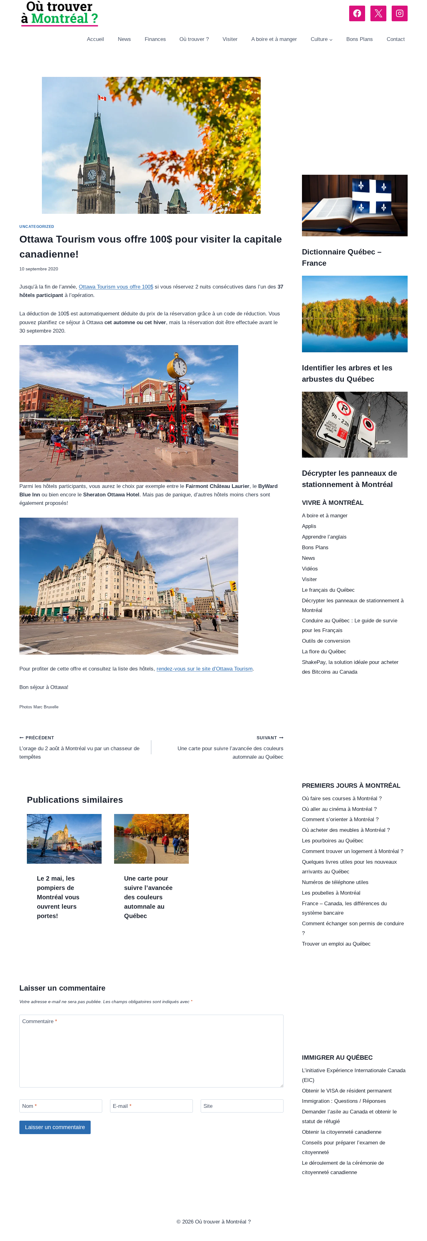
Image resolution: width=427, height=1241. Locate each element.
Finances (155, 39)
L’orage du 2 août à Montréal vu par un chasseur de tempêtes (79, 748)
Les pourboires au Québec (333, 841)
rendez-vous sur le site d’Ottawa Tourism (205, 669)
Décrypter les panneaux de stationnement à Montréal (353, 605)
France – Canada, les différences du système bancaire (344, 908)
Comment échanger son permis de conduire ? (353, 928)
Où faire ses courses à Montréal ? (342, 798)
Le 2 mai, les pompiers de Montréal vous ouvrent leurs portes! (58, 897)
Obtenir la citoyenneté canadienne (341, 1132)
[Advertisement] (355, 123)
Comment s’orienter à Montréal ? (340, 819)
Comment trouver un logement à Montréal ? (352, 851)
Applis (309, 526)
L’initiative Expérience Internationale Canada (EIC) (353, 1075)
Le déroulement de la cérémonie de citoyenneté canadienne (343, 1168)
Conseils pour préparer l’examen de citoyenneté (343, 1147)
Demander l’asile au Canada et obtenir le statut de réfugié (349, 1116)
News (124, 39)
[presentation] (64, 839)
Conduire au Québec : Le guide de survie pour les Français (349, 625)
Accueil (95, 39)
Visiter (230, 39)
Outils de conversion (326, 641)
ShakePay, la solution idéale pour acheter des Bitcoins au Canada (350, 667)
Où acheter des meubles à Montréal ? (346, 830)
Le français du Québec (328, 590)
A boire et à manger (274, 39)
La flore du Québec (324, 652)
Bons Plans (359, 39)
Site (208, 1106)
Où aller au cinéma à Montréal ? (339, 809)
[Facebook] (357, 14)
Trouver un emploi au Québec (336, 944)
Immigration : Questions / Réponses (344, 1101)
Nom (29, 1106)
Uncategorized (36, 226)
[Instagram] (400, 14)
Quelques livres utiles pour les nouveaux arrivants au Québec (349, 867)
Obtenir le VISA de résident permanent (347, 1091)
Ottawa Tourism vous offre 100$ (116, 287)
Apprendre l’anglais (324, 537)
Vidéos (310, 569)
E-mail (122, 1106)
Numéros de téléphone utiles (335, 882)
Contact (396, 39)
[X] (378, 14)
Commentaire (39, 1021)
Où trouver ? (194, 39)
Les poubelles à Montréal (331, 893)
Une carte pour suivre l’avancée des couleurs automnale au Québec (230, 748)
